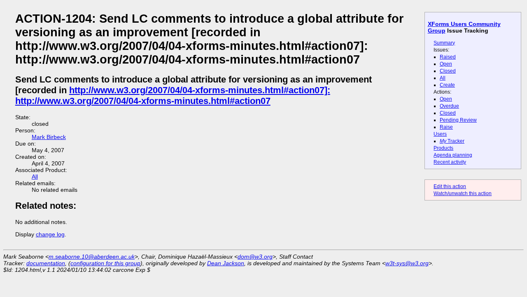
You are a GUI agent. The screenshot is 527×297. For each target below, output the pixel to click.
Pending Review (458, 120)
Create (447, 85)
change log (50, 234)
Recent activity (450, 162)
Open (446, 64)
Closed (448, 71)
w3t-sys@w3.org (407, 263)
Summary (444, 43)
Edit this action (450, 186)
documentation (45, 263)
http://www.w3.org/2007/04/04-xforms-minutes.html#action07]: (199, 90)
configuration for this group (105, 263)
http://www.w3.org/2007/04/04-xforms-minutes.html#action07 (142, 101)
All (442, 78)
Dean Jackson (225, 263)
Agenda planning (453, 155)
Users (440, 134)
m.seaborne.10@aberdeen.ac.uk (92, 256)
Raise (446, 127)
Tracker (452, 141)
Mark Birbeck (49, 137)
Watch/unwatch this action (463, 193)
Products (443, 148)
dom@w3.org (255, 256)
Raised (448, 57)
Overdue (449, 106)
